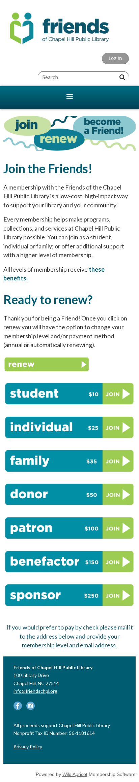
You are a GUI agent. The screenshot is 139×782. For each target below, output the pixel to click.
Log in (115, 58)
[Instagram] (30, 706)
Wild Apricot (74, 774)
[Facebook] (17, 706)
